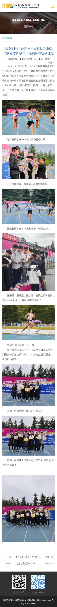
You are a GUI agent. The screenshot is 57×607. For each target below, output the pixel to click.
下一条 (8, 563)
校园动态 (7, 37)
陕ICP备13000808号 (12, 600)
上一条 (8, 556)
